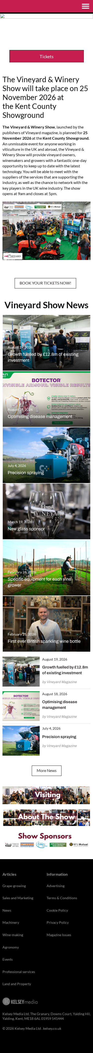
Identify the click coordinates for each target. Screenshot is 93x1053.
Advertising (55, 886)
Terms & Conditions (62, 898)
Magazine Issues (59, 935)
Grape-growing (14, 886)
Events (7, 959)
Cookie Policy (57, 910)
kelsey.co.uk (52, 1028)
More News (47, 770)
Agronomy (10, 947)
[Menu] (85, 6)
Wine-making (12, 935)
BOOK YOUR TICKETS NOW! (45, 283)
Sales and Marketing (17, 898)
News (6, 910)
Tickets (47, 56)
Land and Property (16, 984)
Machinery (10, 922)
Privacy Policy (58, 922)
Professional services (18, 972)
